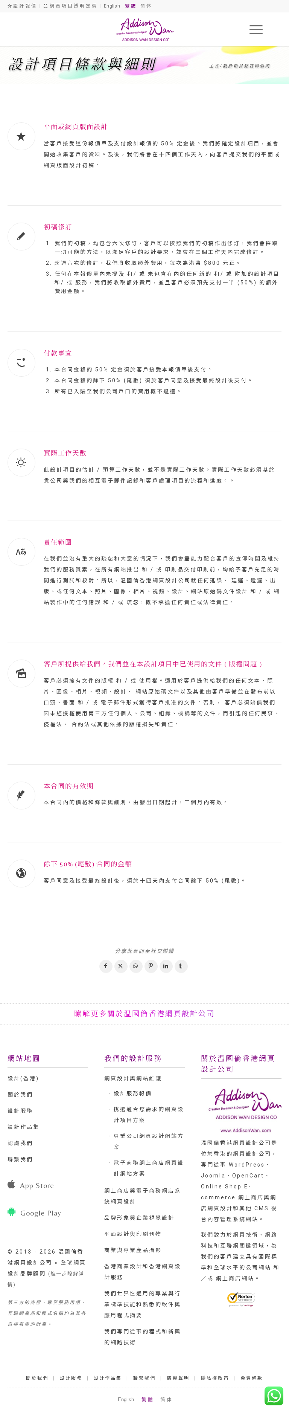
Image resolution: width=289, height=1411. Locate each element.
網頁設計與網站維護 (133, 1078)
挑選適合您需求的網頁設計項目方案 (149, 1114)
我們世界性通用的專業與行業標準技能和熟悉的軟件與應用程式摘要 (142, 1304)
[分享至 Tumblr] (181, 966)
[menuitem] (252, 29)
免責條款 (251, 1378)
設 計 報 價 (24, 6)
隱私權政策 (215, 1378)
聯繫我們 (20, 1159)
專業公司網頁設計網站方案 (149, 1141)
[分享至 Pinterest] (151, 966)
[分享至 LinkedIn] (166, 966)
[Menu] (252, 29)
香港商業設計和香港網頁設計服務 (142, 1271)
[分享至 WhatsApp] (136, 966)
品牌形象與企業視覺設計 (139, 1218)
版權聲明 (178, 1378)
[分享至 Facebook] (106, 966)
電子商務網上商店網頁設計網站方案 (149, 1168)
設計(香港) (23, 1078)
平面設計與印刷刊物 (133, 1234)
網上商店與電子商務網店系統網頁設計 (142, 1196)
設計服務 (20, 1111)
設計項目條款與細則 (82, 64)
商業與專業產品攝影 (133, 1250)
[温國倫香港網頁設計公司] (145, 29)
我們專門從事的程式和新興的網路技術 (142, 1337)
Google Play (40, 1212)
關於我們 (20, 1095)
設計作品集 (24, 1127)
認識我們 (20, 1143)
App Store (37, 1185)
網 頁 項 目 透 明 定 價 (73, 6)
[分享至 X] (121, 966)
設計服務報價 (133, 1093)
